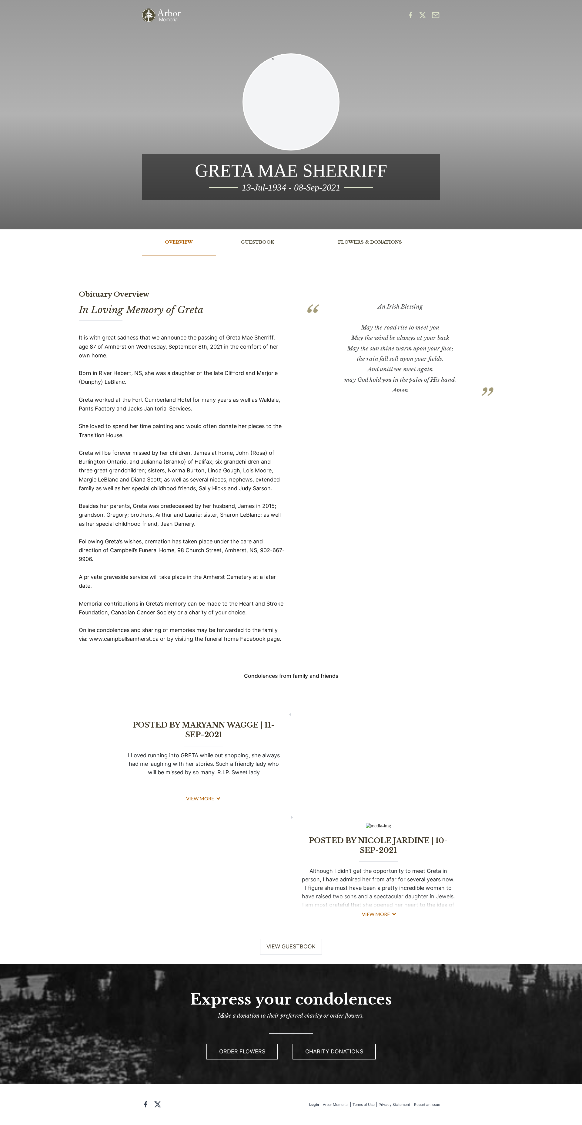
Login (314, 1104)
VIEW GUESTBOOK (291, 946)
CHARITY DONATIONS (334, 1051)
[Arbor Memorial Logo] (161, 15)
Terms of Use (364, 1104)
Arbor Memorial (336, 1104)
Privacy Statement (394, 1104)
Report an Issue (427, 1104)
